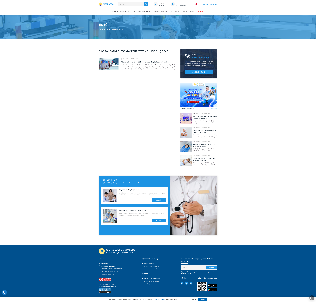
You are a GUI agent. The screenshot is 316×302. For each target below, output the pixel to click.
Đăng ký (205, 4)
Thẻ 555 (177, 11)
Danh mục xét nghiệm (189, 11)
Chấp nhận (203, 299)
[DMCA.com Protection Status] (105, 290)
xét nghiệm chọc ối (117, 29)
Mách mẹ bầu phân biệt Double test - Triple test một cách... (144, 62)
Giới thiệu (123, 11)
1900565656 (104, 263)
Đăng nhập (213, 4)
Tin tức (171, 11)
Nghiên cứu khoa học (160, 11)
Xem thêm (214, 109)
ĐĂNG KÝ (212, 267)
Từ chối (194, 299)
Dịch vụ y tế (131, 11)
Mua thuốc (201, 11)
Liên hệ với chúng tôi (198, 72)
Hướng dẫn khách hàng (144, 11)
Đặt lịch (158, 200)
